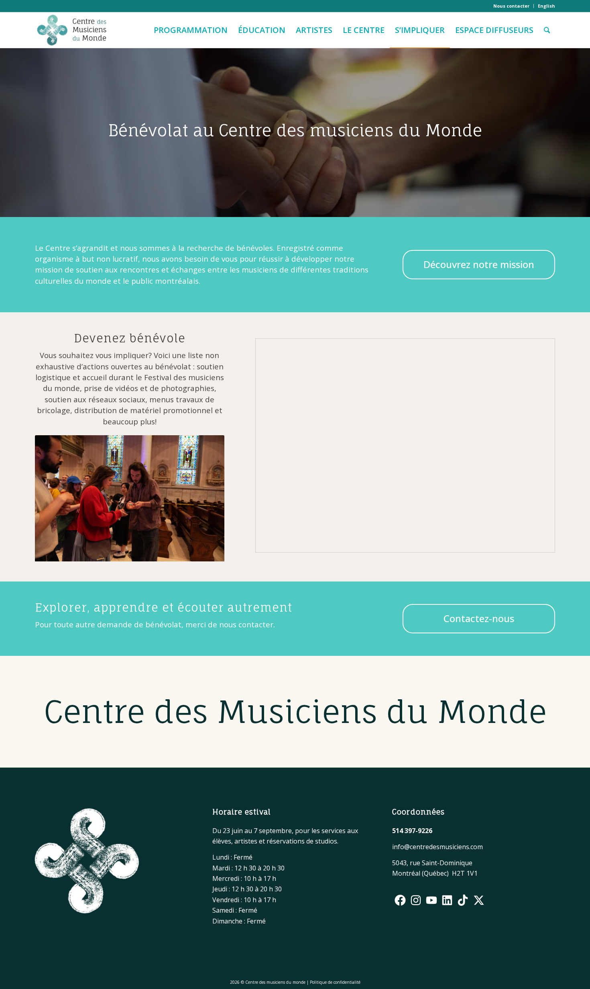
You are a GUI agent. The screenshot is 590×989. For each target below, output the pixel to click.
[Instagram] (415, 900)
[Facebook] (400, 900)
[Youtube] (431, 900)
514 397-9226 (412, 830)
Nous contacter (511, 6)
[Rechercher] (547, 30)
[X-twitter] (478, 900)
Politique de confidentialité (335, 982)
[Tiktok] (463, 900)
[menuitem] (511, 6)
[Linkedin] (447, 900)
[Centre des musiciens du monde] (71, 30)
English (546, 6)
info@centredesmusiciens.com (437, 846)
